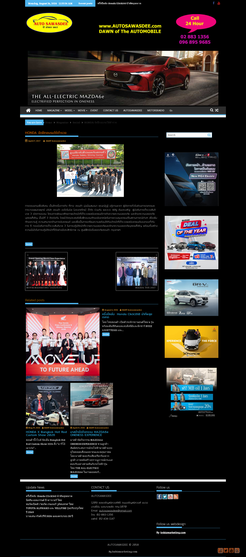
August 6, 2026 (111, 309)
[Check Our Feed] (176, 497)
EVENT (94, 110)
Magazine (53, 110)
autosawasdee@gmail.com (115, 511)
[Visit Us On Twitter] (165, 497)
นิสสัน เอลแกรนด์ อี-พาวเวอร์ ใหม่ (114, 3)
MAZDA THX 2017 (145, 287)
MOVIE (81, 110)
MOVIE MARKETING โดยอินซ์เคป (44, 287)
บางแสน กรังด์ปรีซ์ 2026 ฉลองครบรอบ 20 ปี (49, 516)
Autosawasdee (132, 110)
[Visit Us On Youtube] (170, 497)
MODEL (69, 110)
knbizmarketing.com (173, 532)
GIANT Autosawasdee (56, 140)
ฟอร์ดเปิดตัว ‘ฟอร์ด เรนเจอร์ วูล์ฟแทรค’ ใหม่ (49, 504)
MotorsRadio (155, 110)
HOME (38, 110)
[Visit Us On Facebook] (159, 497)
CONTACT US (110, 110)
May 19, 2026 (34, 427)
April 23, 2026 (79, 427)
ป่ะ (171, 110)
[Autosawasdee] (123, 104)
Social (29, 244)
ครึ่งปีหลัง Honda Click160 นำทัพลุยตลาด (49, 496)
